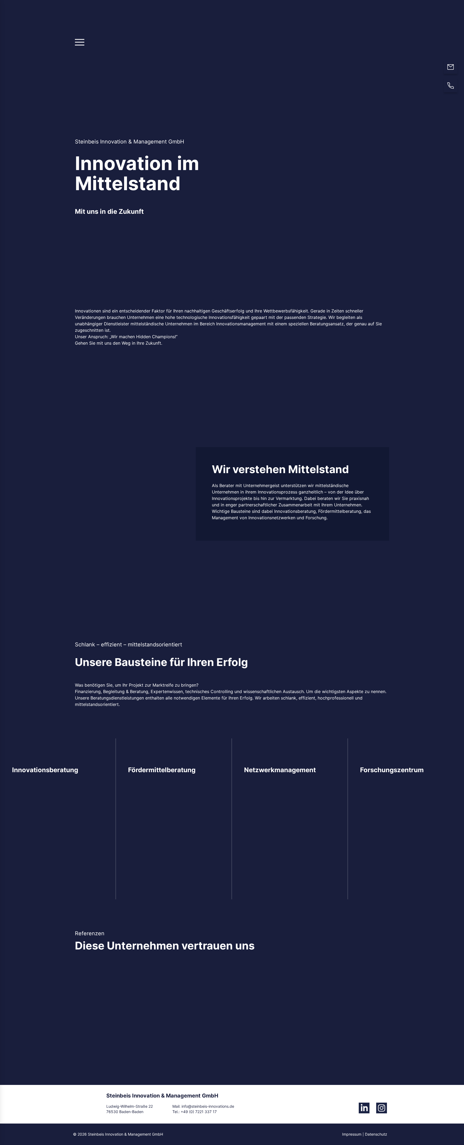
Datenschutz (376, 1134)
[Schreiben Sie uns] (450, 67)
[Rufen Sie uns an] (450, 85)
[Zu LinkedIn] (364, 1107)
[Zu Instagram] (381, 1107)
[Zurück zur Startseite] (349, 45)
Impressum (351, 1134)
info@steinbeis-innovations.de (207, 1106)
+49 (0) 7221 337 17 (199, 1111)
